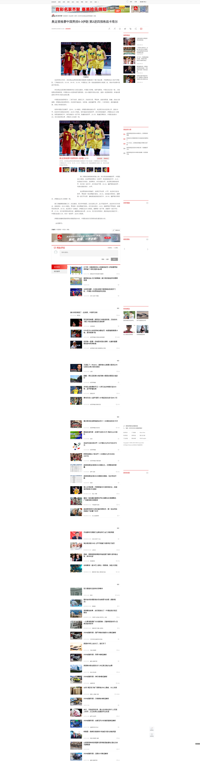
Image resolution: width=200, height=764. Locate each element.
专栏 (91, 2)
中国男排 (58, 229)
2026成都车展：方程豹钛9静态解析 (96, 698)
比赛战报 (92, 326)
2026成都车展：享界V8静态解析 (95, 654)
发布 (114, 259)
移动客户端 (142, 1)
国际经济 (94, 572)
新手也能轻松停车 (141, 320)
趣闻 (91, 661)
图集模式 (106, 158)
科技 (77, 2)
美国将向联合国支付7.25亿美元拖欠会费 (98, 665)
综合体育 (71, 16)
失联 (98, 694)
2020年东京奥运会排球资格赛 (85, 16)
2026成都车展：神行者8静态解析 (95, 676)
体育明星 (92, 348)
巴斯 (96, 493)
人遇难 (94, 694)
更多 (96, 2)
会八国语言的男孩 (128, 334)
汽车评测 (92, 639)
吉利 (106, 617)
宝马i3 (96, 727)
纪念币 (94, 716)
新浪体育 (65, 16)
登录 (103, 259)
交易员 (101, 628)
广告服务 (134, 432)
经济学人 (102, 617)
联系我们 (125, 435)
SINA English (143, 438)
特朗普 (94, 650)
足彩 (91, 438)
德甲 (91, 471)
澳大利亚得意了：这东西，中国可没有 (84, 312)
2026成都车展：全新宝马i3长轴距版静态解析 (100, 720)
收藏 (119, 29)
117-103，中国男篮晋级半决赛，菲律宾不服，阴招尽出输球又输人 (142, 58)
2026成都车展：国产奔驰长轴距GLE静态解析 (100, 632)
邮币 (91, 716)
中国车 (94, 617)
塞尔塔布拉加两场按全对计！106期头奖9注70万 (101, 421)
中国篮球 (94, 504)
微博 (125, 29)
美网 (96, 348)
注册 (136, 1)
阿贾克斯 (98, 460)
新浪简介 (125, 432)
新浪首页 (54, 2)
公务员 (94, 550)
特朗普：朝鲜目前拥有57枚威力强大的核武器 (100, 731)
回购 (98, 628)
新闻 (59, 2)
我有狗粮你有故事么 (128, 320)
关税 (91, 650)
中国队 (97, 295)
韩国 (91, 738)
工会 (99, 539)
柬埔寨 (94, 606)
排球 (76, 16)
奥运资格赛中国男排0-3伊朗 (71, 158)
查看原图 (99, 158)
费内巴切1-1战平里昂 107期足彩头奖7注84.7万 (100, 398)
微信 (130, 29)
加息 (104, 572)
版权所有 (140, 445)
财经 (68, 2)
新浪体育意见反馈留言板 (132, 426)
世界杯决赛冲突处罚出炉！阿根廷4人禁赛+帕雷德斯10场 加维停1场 (142, 77)
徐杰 (98, 504)
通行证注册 (142, 435)
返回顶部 (151, 741)
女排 (94, 295)
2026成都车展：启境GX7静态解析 (96, 753)
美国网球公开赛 (102, 348)
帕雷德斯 (102, 337)
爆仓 (98, 572)
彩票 (94, 471)
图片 (86, 2)
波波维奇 (96, 515)
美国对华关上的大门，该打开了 (95, 643)
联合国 (94, 672)
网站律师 (134, 438)
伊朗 (68, 229)
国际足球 (92, 273)
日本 (91, 295)
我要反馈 (117, 230)
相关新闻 (57, 267)
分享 (135, 29)
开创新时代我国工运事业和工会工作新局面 (99, 532)
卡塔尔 (64, 229)
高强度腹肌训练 (141, 334)
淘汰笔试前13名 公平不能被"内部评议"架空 (99, 543)
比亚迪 (97, 617)
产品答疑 (125, 438)
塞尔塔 (98, 427)
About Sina (142, 432)
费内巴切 (98, 404)
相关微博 (57, 271)
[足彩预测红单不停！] (91, 9)
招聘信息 (134, 435)
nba (93, 515)
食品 (91, 672)
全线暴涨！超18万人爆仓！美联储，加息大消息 (100, 565)
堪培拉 (78, 315)
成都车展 (97, 639)
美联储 (101, 572)
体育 (64, 2)
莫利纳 (98, 337)
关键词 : (54, 229)
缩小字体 (109, 29)
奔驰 (101, 639)
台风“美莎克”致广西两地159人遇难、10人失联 (100, 687)
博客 (82, 2)
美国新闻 (92, 561)
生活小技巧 (95, 539)
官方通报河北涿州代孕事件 (93, 588)
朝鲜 (98, 738)
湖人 (93, 493)
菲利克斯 (97, 273)
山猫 (91, 371)
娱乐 (73, 2)
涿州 (91, 595)
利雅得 (101, 273)
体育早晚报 (93, 337)
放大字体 (114, 29)
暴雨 (91, 694)
